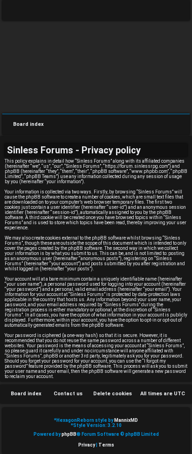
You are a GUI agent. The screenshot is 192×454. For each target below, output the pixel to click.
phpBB (69, 434)
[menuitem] (176, 12)
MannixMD (126, 420)
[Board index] (96, 66)
